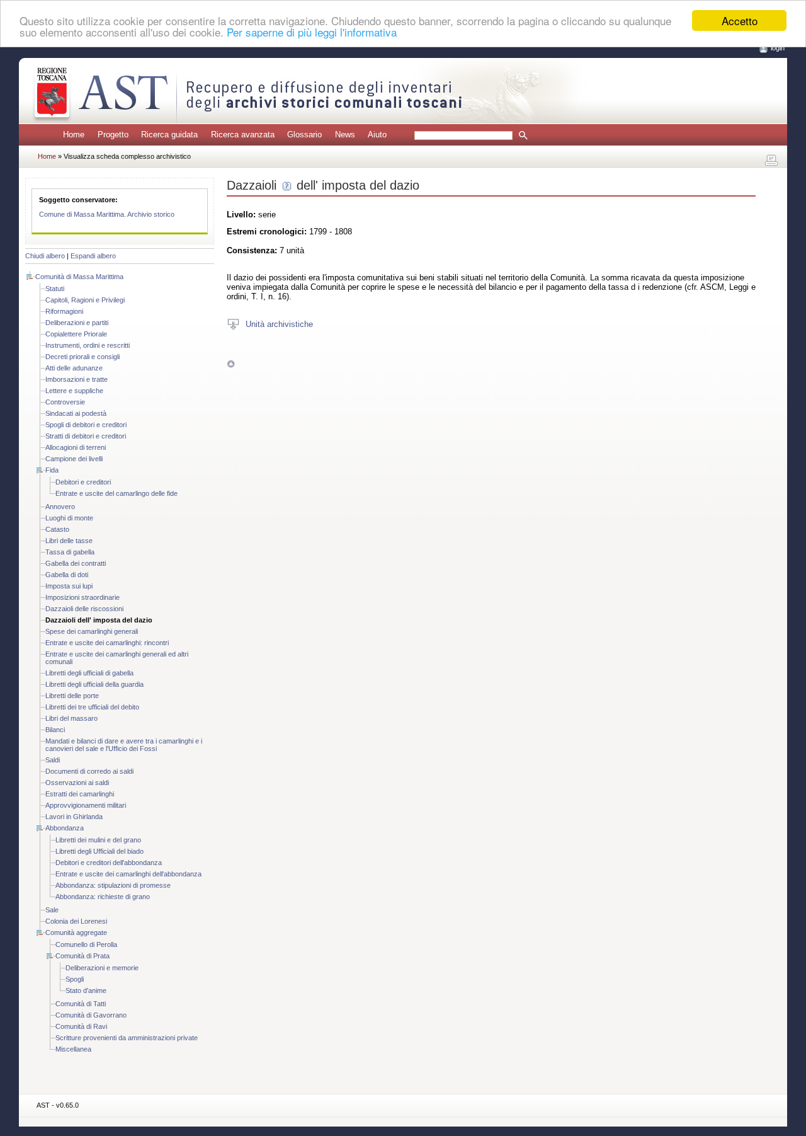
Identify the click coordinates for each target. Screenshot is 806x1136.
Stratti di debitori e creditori (85, 436)
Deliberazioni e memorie (102, 968)
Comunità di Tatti (80, 1003)
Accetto (740, 20)
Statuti (54, 288)
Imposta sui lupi (69, 586)
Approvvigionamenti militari (85, 805)
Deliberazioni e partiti (76, 322)
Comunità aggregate (76, 932)
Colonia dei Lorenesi (76, 921)
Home (73, 134)
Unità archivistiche (279, 323)
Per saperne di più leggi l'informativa (312, 32)
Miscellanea (73, 1049)
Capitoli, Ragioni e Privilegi (85, 300)
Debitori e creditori (83, 482)
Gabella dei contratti (75, 563)
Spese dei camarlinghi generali (91, 631)
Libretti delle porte (72, 695)
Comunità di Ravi (81, 1026)
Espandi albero (93, 256)
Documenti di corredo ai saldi (89, 771)
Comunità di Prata (82, 956)
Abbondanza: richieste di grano (102, 896)
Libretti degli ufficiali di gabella (89, 673)
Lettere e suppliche (74, 390)
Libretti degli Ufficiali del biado (99, 851)
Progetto (113, 134)
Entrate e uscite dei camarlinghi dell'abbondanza (128, 874)
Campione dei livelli (74, 458)
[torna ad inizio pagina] (231, 363)
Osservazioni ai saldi (77, 782)
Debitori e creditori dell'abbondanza (108, 862)
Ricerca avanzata (243, 134)
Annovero (60, 506)
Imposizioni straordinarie (82, 597)
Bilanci (55, 729)
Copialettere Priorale (76, 334)
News (345, 134)
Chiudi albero (45, 256)
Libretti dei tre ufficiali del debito (92, 707)
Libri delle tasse (69, 540)
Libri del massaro (71, 718)
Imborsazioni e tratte (76, 379)
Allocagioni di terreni (75, 447)
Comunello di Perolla (86, 944)
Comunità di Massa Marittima (79, 276)
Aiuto (377, 134)
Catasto (57, 529)
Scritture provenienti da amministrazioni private (126, 1037)
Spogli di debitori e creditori (86, 424)
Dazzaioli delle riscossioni (84, 608)
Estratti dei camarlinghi (79, 794)
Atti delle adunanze (74, 368)
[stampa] (771, 160)
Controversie (65, 402)
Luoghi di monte (69, 518)
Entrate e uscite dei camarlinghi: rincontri (107, 642)
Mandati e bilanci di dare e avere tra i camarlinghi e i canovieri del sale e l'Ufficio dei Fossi (123, 744)
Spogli (74, 979)
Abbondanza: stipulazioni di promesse (113, 885)
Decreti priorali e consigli (82, 356)
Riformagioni (64, 311)
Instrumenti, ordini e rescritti (87, 345)
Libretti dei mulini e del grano (98, 840)
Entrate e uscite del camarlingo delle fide (116, 493)
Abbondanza (64, 828)
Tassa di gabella (69, 552)
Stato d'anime (85, 990)
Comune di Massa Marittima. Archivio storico (106, 214)
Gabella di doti (66, 574)
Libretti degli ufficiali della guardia (94, 684)
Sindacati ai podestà (75, 413)
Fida (52, 470)
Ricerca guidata (169, 134)
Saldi (52, 760)
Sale (52, 910)
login (778, 48)
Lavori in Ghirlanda (74, 816)
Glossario (304, 134)
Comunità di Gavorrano (91, 1015)
